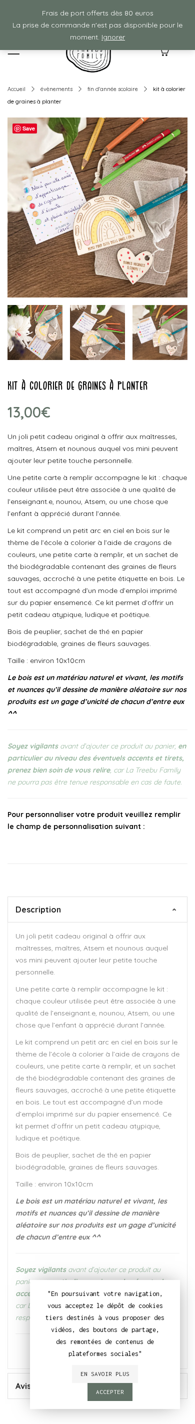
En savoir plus (105, 1373)
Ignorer (113, 37)
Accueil (17, 89)
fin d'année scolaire (113, 89)
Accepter (110, 1391)
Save (28, 128)
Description (38, 909)
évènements (56, 89)
